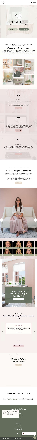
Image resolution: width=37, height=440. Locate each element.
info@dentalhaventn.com (12, 399)
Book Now (18, 364)
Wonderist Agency (5, 438)
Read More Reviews (18, 345)
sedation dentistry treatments (12, 148)
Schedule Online (13, 29)
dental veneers (29, 124)
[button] (34, 2)
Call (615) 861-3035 (24, 29)
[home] (9, 2)
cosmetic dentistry (19, 105)
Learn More (18, 108)
